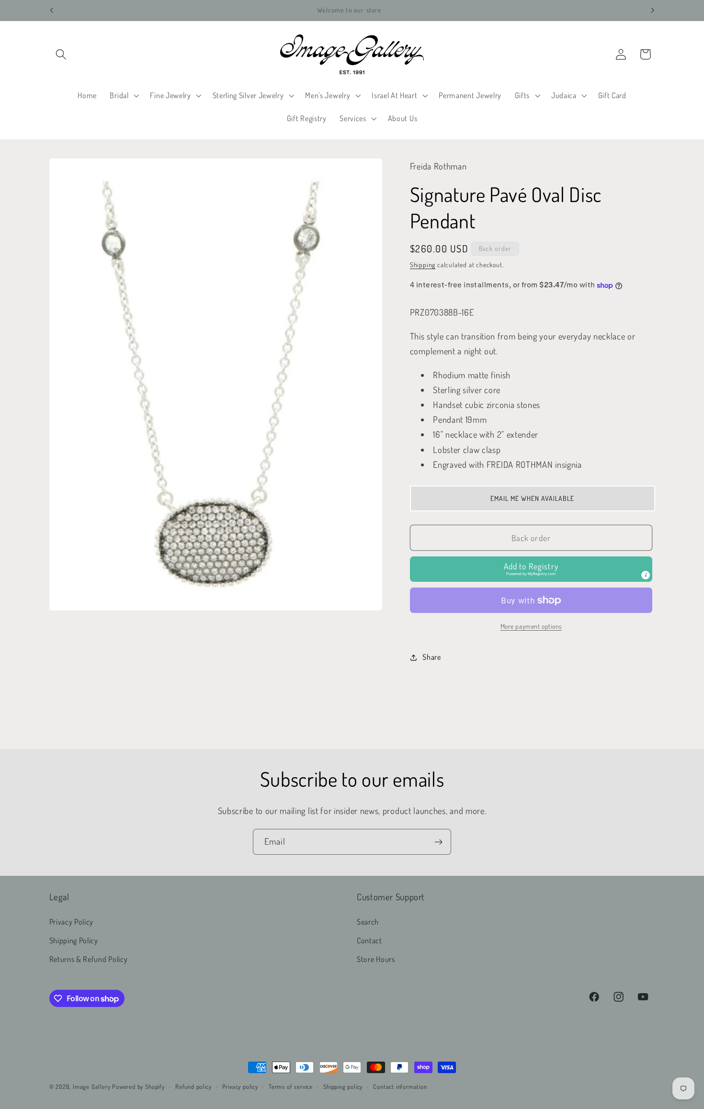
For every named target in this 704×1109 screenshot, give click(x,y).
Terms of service (291, 1086)
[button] (61, 54)
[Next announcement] (652, 10)
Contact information (400, 1086)
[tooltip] (645, 575)
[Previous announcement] (51, 10)
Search (368, 922)
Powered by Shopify (138, 1086)
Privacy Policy (71, 922)
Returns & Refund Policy (88, 959)
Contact (369, 940)
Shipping (422, 265)
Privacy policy (240, 1086)
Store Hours (376, 959)
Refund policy (193, 1086)
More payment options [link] (531, 626)
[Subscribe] (438, 842)
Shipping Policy (73, 940)
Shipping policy (343, 1086)
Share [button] (431, 657)
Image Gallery (91, 1086)
